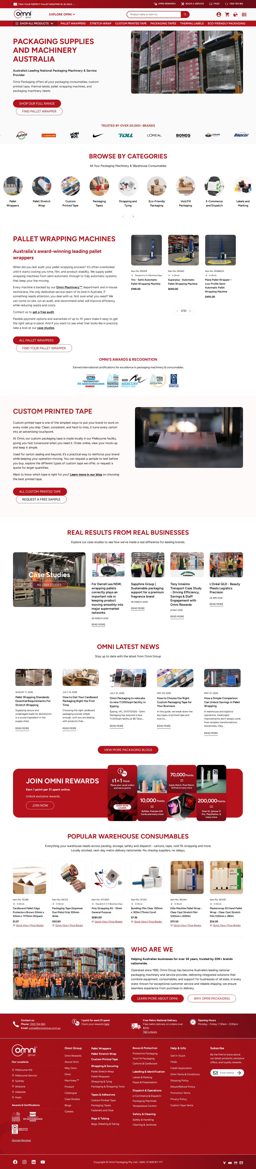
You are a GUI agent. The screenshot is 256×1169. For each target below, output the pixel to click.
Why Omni (71, 1068)
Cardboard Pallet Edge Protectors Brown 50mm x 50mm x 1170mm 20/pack (28, 912)
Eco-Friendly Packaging (226, 23)
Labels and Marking (243, 203)
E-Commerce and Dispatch (214, 203)
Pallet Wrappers (73, 23)
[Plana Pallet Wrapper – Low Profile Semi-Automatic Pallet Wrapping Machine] (220, 250)
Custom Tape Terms (181, 1105)
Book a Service (195, 3)
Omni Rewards (167, 3)
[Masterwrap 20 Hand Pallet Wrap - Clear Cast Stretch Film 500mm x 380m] (226, 877)
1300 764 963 (236, 3)
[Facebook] (15, 1162)
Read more (22, 728)
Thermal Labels (192, 23)
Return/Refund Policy (182, 1086)
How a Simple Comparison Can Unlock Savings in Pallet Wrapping (222, 702)
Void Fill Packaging (185, 203)
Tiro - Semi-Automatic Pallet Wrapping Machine (145, 281)
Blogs (68, 1105)
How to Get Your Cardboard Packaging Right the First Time (80, 701)
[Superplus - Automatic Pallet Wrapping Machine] (183, 250)
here (106, 1024)
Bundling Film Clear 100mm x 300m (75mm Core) (147, 910)
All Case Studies (49, 585)
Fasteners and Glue (102, 1110)
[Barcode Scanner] (243, 14)
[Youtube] (43, 1162)
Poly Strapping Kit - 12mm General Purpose (107, 910)
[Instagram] (24, 1162)
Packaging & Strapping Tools (108, 1086)
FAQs (217, 3)
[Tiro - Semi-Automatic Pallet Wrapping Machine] (146, 250)
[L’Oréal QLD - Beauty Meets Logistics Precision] (226, 564)
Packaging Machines (144, 1100)
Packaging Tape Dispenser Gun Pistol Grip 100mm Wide (67, 912)
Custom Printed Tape (131, 23)
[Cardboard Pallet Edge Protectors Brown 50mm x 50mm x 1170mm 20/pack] (29, 877)
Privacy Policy (178, 1099)
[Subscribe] (239, 1073)
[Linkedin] (33, 1162)
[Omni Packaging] (25, 14)
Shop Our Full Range (37, 103)
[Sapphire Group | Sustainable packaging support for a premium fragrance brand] (147, 564)
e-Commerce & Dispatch (147, 1095)
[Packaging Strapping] (128, 186)
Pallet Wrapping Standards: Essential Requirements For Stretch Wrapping (33, 701)
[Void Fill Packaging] (185, 186)
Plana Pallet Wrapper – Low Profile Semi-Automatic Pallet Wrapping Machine (218, 285)
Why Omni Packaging (212, 998)
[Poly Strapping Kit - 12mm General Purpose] (108, 877)
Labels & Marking (142, 1077)
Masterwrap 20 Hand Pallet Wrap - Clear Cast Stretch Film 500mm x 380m (226, 912)
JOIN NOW (40, 805)
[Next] (133, 216)
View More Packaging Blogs (128, 750)
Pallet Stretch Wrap (41, 203)
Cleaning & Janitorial (144, 1124)
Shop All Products (34, 23)
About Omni (72, 1061)
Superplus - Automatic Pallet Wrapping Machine (182, 281)
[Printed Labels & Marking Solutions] (243, 186)
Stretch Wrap (100, 23)
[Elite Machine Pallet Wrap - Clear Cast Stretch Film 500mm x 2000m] (187, 877)
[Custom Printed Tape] (70, 186)
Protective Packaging (145, 1053)
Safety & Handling (143, 1119)
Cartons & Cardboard (145, 1063)
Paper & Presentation (145, 1082)
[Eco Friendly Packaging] (157, 186)
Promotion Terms (180, 1092)
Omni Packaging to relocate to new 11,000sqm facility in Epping (128, 702)
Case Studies (72, 1099)
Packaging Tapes (163, 23)
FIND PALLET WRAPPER (39, 111)
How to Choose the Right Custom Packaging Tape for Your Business (174, 702)
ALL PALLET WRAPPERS (36, 340)
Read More (98, 624)
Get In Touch (177, 1055)
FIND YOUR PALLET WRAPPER (44, 348)
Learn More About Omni (157, 998)
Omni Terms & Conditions (185, 1074)
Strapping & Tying (101, 1081)
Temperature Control (145, 1105)
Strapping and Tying (128, 203)
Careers (69, 1111)
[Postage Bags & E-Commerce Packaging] (214, 186)
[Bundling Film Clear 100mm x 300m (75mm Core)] (147, 877)
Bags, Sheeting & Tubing (105, 1123)
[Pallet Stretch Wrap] (42, 186)
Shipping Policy (179, 1080)
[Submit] (185, 14)
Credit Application (181, 1068)
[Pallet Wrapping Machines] (13, 186)
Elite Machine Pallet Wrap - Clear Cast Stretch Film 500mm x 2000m (186, 912)
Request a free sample (41, 499)
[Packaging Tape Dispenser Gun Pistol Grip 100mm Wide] (69, 877)
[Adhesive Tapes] (99, 186)
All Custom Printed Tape (40, 491)
